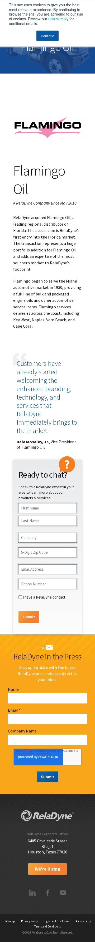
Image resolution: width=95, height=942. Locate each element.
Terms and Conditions (47, 926)
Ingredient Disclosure (56, 921)
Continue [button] (47, 35)
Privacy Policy (58, 19)
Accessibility (83, 921)
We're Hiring (47, 869)
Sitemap (9, 921)
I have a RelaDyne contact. (44, 597)
